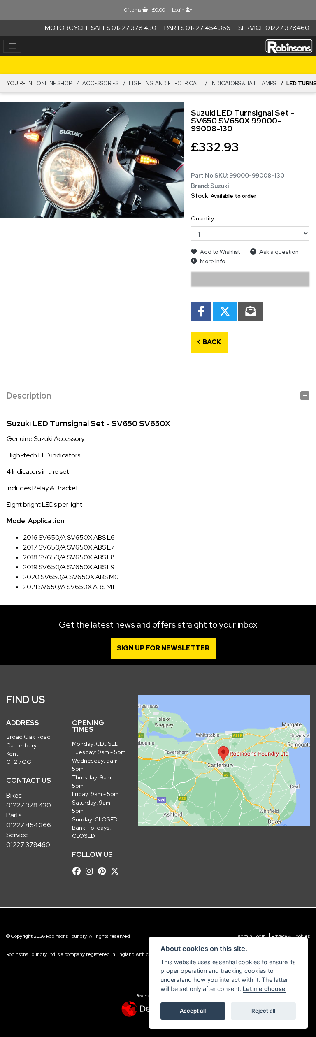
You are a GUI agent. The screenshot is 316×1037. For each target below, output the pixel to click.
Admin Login (251, 936)
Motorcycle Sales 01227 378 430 (100, 27)
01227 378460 (28, 844)
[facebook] (78, 871)
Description (29, 395)
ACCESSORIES (100, 83)
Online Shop (54, 83)
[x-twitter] (116, 871)
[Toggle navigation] (12, 46)
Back (211, 342)
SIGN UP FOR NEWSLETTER (163, 648)
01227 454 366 (28, 825)
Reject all (263, 1010)
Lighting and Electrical (164, 83)
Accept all (193, 1010)
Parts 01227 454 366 (197, 27)
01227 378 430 (28, 805)
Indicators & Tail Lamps (243, 83)
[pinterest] (104, 871)
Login (179, 10)
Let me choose (264, 988)
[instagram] (91, 871)
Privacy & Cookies (291, 936)
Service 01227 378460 (273, 27)
